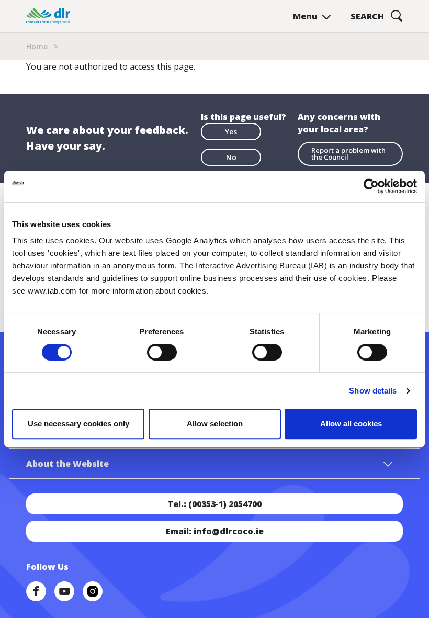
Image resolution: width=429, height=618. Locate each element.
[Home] (48, 16)
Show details (373, 390)
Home (37, 46)
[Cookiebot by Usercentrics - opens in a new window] (371, 186)
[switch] (162, 351)
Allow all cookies (351, 423)
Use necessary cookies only (78, 423)
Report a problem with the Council (348, 153)
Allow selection (215, 423)
